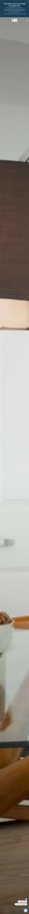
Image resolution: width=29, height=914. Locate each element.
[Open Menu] (27, 20)
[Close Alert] (27, 1)
